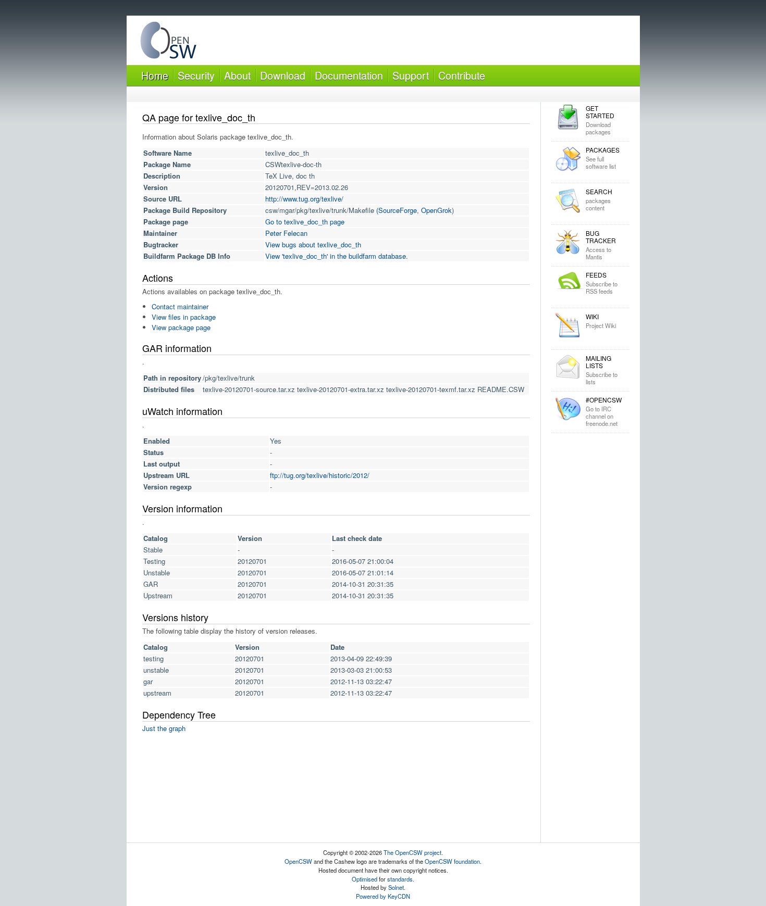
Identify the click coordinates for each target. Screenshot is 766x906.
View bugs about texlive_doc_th (313, 244)
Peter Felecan (286, 233)
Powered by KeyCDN (383, 896)
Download (282, 75)
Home (154, 75)
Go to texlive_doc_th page (304, 222)
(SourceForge (396, 210)
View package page (181, 327)
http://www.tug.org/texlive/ (304, 199)
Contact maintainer (180, 306)
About (237, 75)
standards (400, 879)
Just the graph (164, 728)
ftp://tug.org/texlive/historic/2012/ (319, 475)
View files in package (184, 317)
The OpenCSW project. (413, 852)
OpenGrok (436, 210)
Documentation (349, 75)
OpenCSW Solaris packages (168, 42)
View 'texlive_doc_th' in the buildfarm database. (336, 256)
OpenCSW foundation (452, 861)
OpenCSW (298, 861)
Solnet (396, 887)
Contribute (461, 75)
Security (196, 75)
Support (410, 75)
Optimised (364, 879)
